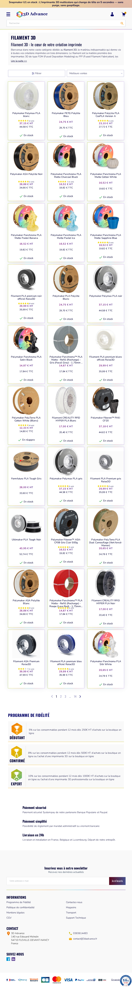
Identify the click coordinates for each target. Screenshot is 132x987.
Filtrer (38, 73)
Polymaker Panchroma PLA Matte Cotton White (105, 176)
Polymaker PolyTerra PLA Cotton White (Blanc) (26, 419)
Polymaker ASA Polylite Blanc (26, 602)
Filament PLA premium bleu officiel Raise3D (66, 663)
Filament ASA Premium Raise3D (26, 663)
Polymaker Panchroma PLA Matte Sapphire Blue (105, 237)
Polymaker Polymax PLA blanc (26, 115)
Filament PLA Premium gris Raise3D (105, 480)
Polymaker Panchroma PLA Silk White (105, 663)
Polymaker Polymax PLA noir (105, 296)
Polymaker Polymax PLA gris (66, 478)
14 (75, 696)
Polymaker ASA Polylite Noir (26, 174)
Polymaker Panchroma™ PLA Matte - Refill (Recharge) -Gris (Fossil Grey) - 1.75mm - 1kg (66, 359)
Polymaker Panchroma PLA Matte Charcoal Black (66, 176)
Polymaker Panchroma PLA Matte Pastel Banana (26, 237)
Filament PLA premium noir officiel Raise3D (26, 297)
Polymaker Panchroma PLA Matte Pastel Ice (66, 237)
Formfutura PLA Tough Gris (26, 478)
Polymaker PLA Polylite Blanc (66, 297)
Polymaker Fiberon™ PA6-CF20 (105, 419)
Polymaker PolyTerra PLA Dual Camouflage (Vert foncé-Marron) (105, 542)
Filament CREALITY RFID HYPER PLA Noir (106, 602)
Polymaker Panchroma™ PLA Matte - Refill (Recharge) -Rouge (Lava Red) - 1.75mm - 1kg (65, 603)
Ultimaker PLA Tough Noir (26, 539)
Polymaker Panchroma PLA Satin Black (26, 358)
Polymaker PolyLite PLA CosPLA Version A (105, 115)
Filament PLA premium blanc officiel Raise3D (105, 358)
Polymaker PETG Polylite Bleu (66, 115)
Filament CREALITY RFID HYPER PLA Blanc (66, 419)
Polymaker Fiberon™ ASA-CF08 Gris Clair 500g (66, 541)
